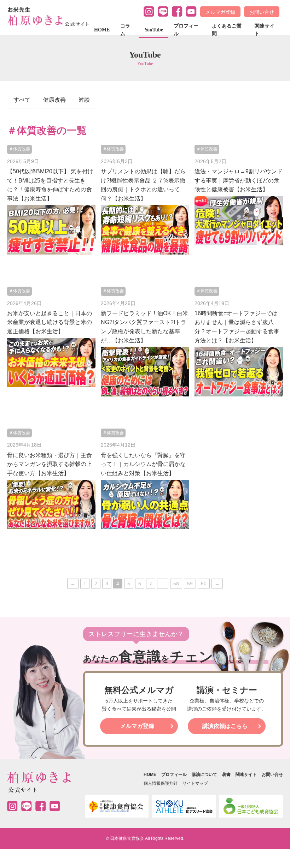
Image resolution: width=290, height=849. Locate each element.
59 (190, 583)
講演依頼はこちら (225, 726)
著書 (226, 774)
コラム (125, 29)
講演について (204, 774)
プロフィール (186, 29)
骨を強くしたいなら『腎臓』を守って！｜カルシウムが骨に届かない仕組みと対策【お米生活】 (143, 464)
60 (204, 583)
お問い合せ (261, 12)
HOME (102, 29)
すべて (21, 100)
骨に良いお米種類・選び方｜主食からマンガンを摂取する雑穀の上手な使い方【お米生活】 (49, 464)
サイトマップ (195, 783)
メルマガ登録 (220, 12)
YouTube (153, 29)
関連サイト (264, 29)
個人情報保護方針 (161, 783)
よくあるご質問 (227, 29)
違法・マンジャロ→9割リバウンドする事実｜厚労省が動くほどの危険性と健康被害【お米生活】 (239, 180)
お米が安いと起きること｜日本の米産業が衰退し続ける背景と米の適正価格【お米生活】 (49, 322)
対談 (84, 100)
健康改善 (54, 100)
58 (176, 583)
